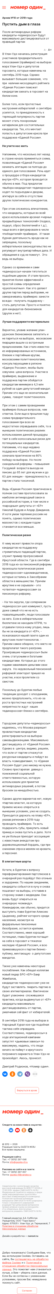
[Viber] (27, 1074)
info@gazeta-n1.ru (19, 1162)
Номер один (28, 8)
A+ (50, 50)
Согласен (27, 1290)
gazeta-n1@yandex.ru (20, 1174)
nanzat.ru (33, 1236)
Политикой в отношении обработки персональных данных (25, 1266)
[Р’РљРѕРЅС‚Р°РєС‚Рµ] (5, 1074)
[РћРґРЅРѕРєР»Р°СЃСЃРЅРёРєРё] (12, 1074)
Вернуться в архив (27, 1090)
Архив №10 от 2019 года (17, 17)
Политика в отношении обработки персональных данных (20, 1227)
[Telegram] (20, 1074)
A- (45, 49)
